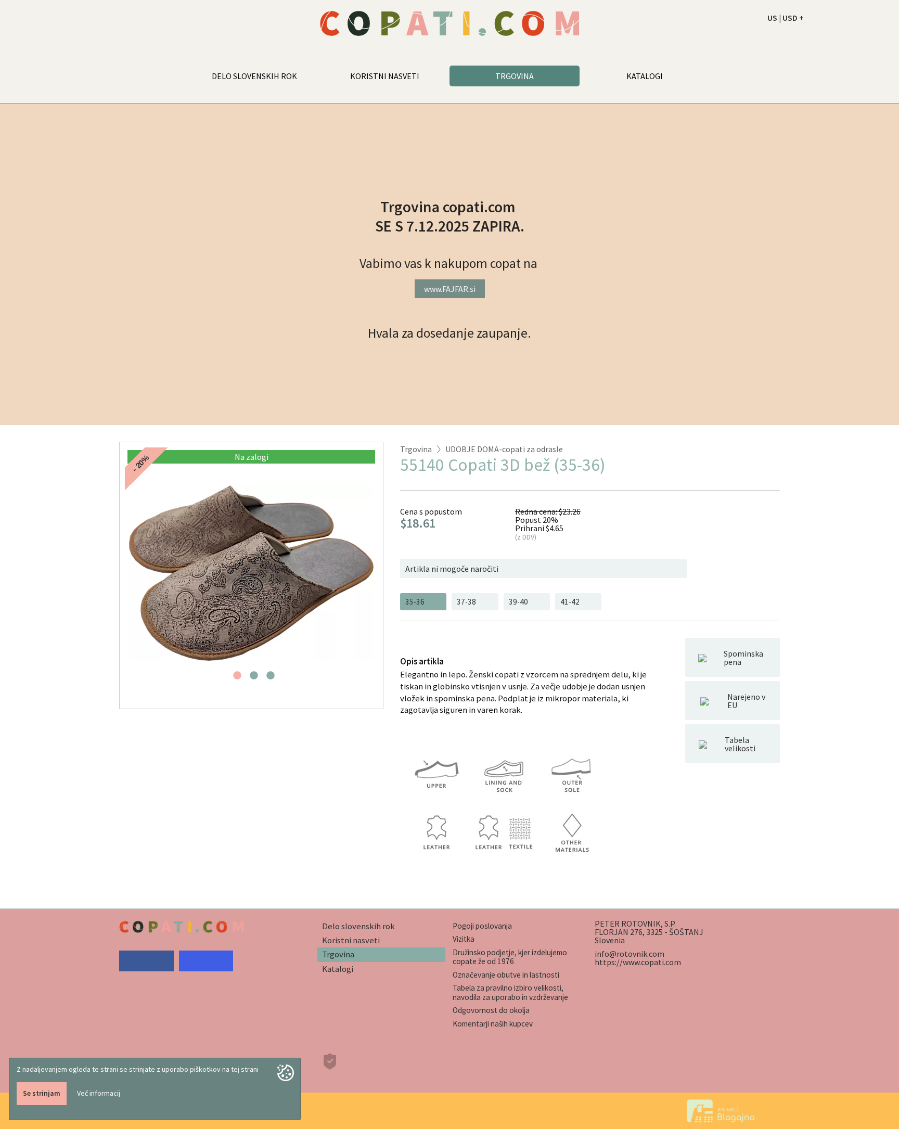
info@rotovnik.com (629, 953)
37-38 (466, 602)
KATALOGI (644, 76)
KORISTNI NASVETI (384, 76)
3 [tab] (270, 678)
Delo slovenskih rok (358, 926)
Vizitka (463, 939)
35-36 (415, 602)
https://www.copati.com (638, 962)
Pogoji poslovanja (482, 926)
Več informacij (98, 1093)
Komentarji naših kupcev (493, 1024)
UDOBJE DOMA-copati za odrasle (504, 449)
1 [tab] (237, 678)
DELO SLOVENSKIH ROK (254, 76)
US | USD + (785, 17)
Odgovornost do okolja (491, 1010)
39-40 (518, 602)
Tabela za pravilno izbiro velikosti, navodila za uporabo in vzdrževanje (510, 992)
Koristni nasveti (351, 940)
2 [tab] (254, 678)
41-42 (570, 602)
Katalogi (337, 968)
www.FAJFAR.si (450, 289)
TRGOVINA (514, 76)
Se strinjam (41, 1093)
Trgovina (416, 449)
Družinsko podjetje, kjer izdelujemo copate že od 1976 (510, 956)
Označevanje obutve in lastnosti (506, 975)
